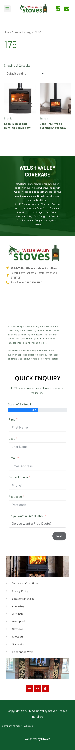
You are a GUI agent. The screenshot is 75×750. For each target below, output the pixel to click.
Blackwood (28, 220)
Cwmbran (54, 208)
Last (12, 438)
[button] (7, 8)
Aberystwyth (52, 220)
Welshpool (20, 208)
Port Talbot (51, 212)
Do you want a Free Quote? (26, 516)
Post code (15, 496)
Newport (36, 204)
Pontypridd (44, 216)
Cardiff (17, 204)
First (12, 419)
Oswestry (56, 204)
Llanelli (20, 212)
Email (12, 458)
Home (7, 32)
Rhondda (30, 212)
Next (59, 536)
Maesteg (37, 224)
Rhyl (19, 220)
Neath (46, 208)
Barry (39, 208)
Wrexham (46, 204)
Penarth (54, 216)
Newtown (31, 208)
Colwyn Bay (32, 216)
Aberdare (20, 216)
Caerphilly (40, 220)
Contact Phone (18, 477)
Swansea (26, 204)
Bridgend (40, 212)
